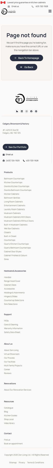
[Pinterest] (36, 111)
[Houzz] (17, 111)
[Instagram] (26, 111)
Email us (15, 6)
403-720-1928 (42, 6)
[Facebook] (31, 111)
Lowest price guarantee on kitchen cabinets (26, 2)
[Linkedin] (22, 111)
